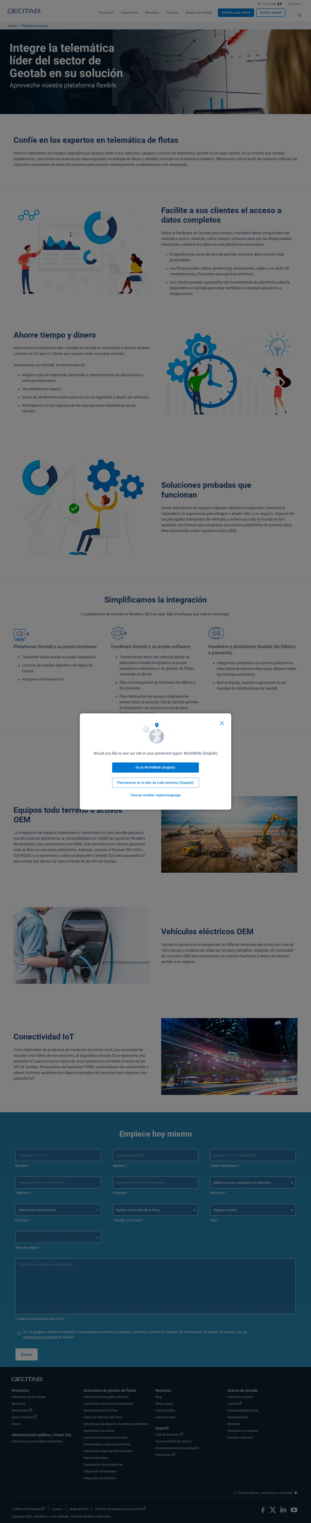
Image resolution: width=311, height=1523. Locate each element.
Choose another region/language (156, 795)
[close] (222, 723)
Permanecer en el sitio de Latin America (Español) (155, 783)
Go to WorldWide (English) (155, 767)
